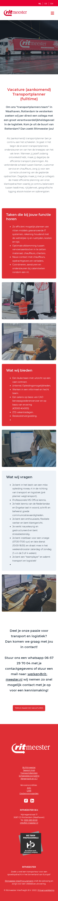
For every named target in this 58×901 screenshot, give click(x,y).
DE (45, 4)
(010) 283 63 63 (30, 820)
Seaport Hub (29, 770)
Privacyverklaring (46, 890)
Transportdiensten (29, 773)
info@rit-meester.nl (29, 823)
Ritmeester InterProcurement (19, 881)
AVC (29, 788)
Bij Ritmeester (29, 767)
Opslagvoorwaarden (29, 793)
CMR (29, 791)
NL (40, 4)
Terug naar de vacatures (29, 708)
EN (51, 4)
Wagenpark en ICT (29, 778)
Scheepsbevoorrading (29, 776)
